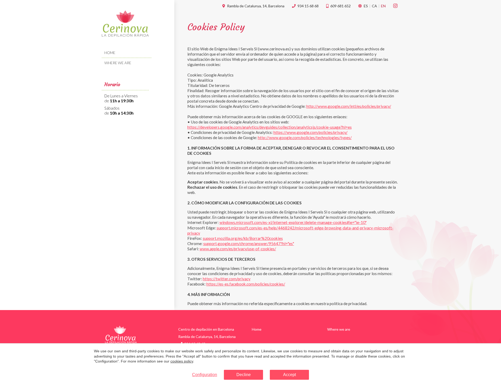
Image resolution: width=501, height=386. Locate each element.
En (383, 6)
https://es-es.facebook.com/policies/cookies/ (245, 284)
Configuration (204, 374)
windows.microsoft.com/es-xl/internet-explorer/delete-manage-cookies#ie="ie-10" (293, 222)
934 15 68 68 (308, 6)
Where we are (117, 63)
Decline (243, 374)
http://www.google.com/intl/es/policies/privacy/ (348, 106)
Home (109, 52)
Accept (289, 374)
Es (366, 6)
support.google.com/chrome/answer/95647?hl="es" (248, 243)
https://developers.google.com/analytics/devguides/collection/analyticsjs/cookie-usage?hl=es (269, 127)
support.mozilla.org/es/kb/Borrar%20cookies (243, 238)
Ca (374, 6)
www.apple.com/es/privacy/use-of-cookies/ (238, 248)
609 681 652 (340, 6)
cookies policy (181, 361)
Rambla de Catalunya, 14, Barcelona (255, 6)
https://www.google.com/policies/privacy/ (310, 132)
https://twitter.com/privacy (226, 278)
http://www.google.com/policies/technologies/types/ (305, 137)
